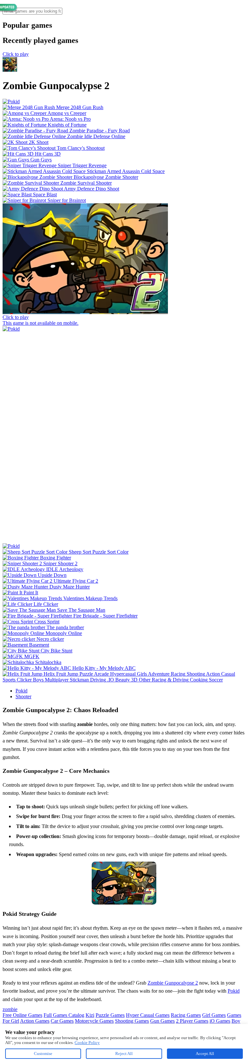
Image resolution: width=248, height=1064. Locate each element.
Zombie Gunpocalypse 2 (173, 983)
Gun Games (162, 1021)
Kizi (90, 1015)
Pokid (21, 690)
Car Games (62, 1021)
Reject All (124, 1053)
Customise (43, 1053)
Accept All (205, 1053)
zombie (10, 1009)
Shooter (23, 696)
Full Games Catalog (64, 1015)
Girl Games (214, 1015)
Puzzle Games (110, 1015)
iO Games (220, 1021)
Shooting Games (132, 1021)
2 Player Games (192, 1021)
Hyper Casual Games (148, 1015)
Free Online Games (22, 1015)
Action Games (34, 1021)
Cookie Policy (87, 1042)
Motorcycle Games (94, 1021)
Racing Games (186, 1015)
